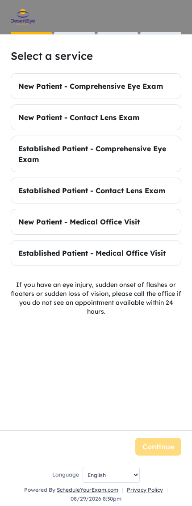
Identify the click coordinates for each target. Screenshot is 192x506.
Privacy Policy (145, 489)
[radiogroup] (96, 169)
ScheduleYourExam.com (87, 489)
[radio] (96, 86)
